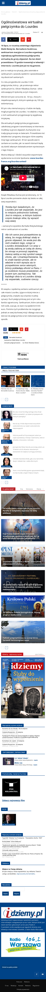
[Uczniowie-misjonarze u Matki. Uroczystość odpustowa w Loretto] (23, 556)
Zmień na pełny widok (9, 967)
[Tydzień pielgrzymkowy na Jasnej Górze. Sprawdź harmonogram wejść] (23, 632)
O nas (7, 986)
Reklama (27, 982)
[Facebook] (36, 974)
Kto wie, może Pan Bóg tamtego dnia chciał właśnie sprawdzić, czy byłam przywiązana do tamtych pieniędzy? (28, 414)
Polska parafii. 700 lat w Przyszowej (5, 442)
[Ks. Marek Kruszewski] (9, 822)
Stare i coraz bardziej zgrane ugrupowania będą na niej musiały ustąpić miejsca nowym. (28, 471)
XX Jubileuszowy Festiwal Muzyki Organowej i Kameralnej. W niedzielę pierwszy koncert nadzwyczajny (23, 587)
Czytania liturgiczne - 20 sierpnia (12, 744)
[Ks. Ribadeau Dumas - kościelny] (38, 381)
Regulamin (36, 986)
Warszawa (29, 489)
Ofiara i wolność (6, 466)
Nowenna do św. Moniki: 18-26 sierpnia (14, 728)
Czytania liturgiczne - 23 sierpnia (12, 732)
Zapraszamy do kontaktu (26, 874)
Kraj (21, 489)
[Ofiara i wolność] (6, 462)
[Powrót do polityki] (6, 474)
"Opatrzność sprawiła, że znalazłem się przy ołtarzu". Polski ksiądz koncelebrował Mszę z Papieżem (21, 845)
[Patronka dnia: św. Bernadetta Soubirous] (8, 381)
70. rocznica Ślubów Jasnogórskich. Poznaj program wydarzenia (21, 613)
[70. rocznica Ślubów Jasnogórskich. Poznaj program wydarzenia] (23, 606)
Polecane (19, 982)
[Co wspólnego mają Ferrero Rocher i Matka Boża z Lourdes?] (23, 381)
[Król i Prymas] (6, 451)
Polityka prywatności (23, 989)
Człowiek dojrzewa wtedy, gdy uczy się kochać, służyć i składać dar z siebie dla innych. (28, 460)
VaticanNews (23, 359)
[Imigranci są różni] (6, 427)
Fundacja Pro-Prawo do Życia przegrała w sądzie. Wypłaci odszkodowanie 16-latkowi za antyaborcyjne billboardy (21, 736)
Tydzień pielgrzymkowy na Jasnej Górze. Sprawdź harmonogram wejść (20, 639)
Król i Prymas (5, 454)
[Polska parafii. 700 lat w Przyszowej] (6, 439)
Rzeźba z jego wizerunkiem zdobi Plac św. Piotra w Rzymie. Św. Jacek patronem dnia (22, 854)
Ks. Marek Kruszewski (9, 824)
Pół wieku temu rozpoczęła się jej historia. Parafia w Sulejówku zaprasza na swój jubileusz (21, 510)
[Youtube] (42, 974)
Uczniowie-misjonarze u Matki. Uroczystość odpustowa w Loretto (22, 562)
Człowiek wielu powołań (10, 850)
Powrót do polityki (4, 477)
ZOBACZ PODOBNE (9, 367)
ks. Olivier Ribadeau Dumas (31, 343)
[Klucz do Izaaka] (6, 415)
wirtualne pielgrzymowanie (12, 343)
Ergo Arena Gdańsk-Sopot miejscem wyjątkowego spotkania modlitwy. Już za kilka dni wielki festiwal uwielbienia (21, 536)
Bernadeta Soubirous (15, 337)
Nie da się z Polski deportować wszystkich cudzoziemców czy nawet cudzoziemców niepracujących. (26, 426)
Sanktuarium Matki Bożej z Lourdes (14, 340)
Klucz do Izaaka (6, 419)
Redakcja (13, 986)
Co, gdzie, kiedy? (8, 489)
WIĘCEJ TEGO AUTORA (10, 370)
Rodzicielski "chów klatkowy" (11, 841)
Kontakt (20, 986)
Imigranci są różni (5, 430)
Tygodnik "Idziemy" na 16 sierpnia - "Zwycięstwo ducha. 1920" (22, 838)
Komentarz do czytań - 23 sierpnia (13, 741)
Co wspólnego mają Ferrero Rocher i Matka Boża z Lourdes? (23, 391)
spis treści (39, 654)
